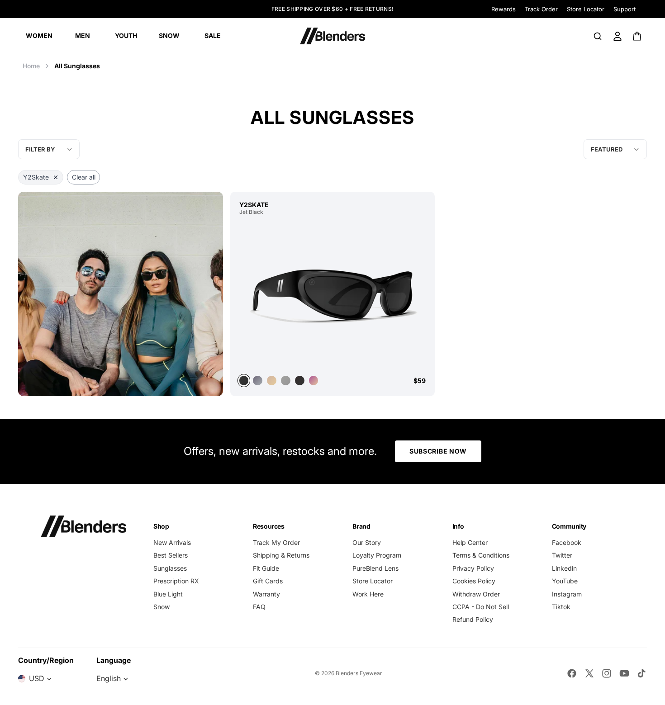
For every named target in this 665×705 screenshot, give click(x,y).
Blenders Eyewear (359, 673)
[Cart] (637, 36)
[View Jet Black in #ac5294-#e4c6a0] (313, 380)
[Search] (597, 36)
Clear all (83, 177)
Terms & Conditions (480, 555)
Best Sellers (170, 555)
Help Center (470, 542)
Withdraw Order (476, 594)
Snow (161, 606)
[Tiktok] (641, 673)
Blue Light (168, 594)
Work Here (368, 594)
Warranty (266, 594)
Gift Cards (268, 581)
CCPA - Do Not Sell (480, 606)
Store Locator (585, 9)
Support (624, 9)
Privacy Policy (473, 568)
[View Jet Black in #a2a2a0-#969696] (285, 380)
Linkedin (564, 568)
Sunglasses (170, 568)
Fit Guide (266, 568)
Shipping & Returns (281, 555)
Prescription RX (176, 581)
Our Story (366, 542)
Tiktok (561, 606)
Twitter (562, 555)
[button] (615, 149)
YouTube (565, 581)
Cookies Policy (473, 581)
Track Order (541, 9)
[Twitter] (589, 673)
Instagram (567, 594)
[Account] (617, 36)
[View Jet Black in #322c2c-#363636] (299, 380)
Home (31, 66)
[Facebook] (571, 673)
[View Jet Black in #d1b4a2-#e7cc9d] (271, 380)
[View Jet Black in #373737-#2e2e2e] (332, 294)
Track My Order (276, 542)
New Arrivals (172, 542)
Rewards (503, 9)
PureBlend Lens (375, 568)
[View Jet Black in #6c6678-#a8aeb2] (257, 380)
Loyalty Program (376, 555)
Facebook (566, 542)
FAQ (259, 606)
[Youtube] (624, 673)
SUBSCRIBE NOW (438, 451)
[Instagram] (606, 673)
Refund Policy (472, 619)
